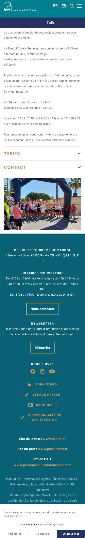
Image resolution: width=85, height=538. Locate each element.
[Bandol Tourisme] (8, 6)
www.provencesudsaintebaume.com (42, 465)
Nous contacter (43, 309)
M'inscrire (42, 348)
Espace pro (46, 384)
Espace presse (46, 394)
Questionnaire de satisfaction (44, 417)
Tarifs (51, 22)
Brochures (46, 405)
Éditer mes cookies (65, 478)
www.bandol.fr (54, 439)
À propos (37, 22)
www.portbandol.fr (53, 449)
